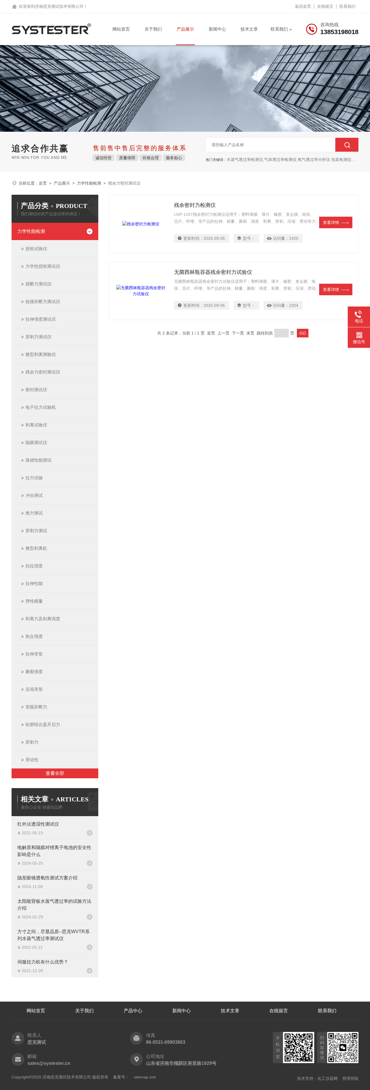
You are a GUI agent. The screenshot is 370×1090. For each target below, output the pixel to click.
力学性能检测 (89, 183)
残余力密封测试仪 (42, 371)
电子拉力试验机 (40, 407)
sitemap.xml (145, 1077)
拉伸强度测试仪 (40, 319)
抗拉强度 (34, 565)
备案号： (121, 1077)
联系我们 (347, 6)
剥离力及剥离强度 (42, 618)
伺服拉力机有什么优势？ (42, 961)
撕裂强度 (34, 671)
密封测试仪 (36, 389)
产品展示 (185, 29)
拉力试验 (34, 477)
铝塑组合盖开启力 (42, 724)
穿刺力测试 (36, 530)
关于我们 (153, 29)
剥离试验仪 (36, 424)
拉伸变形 (34, 653)
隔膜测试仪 (36, 442)
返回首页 (303, 6)
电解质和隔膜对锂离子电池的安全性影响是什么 (54, 851)
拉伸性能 (34, 583)
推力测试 (34, 512)
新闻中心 (217, 29)
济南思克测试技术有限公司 (59, 6)
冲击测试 (34, 495)
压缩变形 (34, 689)
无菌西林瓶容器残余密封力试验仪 (213, 272)
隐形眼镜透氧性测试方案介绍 (47, 877)
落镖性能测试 (38, 460)
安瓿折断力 (36, 706)
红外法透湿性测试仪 (38, 824)
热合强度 (34, 636)
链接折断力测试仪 (42, 301)
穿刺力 (31, 742)
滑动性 (31, 759)
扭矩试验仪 (36, 248)
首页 (43, 183)
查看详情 (331, 222)
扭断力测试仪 (38, 283)
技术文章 (249, 29)
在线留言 (325, 6)
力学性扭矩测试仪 (42, 266)
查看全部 (55, 773)
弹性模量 (34, 601)
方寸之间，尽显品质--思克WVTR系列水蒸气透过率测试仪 (53, 935)
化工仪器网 (327, 1078)
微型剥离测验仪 (40, 354)
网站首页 (121, 29)
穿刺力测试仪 (38, 336)
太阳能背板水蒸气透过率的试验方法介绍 (54, 905)
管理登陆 (350, 1078)
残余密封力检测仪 (195, 205)
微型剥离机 (36, 548)
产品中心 (133, 1010)
